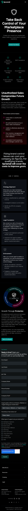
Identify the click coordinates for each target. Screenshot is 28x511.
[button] (14, 467)
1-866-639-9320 (17, 509)
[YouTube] (12, 502)
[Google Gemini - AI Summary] (17, 498)
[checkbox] (14, 430)
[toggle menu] (25, 2)
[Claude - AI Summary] (19, 498)
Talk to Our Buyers (7, 339)
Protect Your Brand (14, 44)
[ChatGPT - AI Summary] (14, 498)
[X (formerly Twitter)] (18, 502)
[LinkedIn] (9, 502)
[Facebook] (14, 502)
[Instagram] (16, 502)
